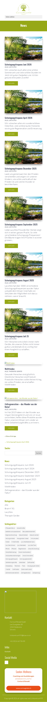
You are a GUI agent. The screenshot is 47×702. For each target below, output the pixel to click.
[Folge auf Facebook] (6, 662)
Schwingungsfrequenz (11, 559)
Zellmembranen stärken (12, 573)
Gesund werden (34, 535)
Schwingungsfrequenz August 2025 (19, 280)
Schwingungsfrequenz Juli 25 (17, 336)
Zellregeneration (25, 573)
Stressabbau (9, 566)
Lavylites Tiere (32, 545)
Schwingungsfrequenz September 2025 (21, 224)
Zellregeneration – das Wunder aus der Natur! (21, 405)
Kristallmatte (15, 542)
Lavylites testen (21, 545)
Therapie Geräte (15, 371)
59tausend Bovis (10, 528)
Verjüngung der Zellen (33, 566)
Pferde (7, 548)
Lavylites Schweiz (10, 545)
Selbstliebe (22, 562)
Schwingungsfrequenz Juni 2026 (18, 64)
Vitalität (8, 569)
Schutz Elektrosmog (11, 552)
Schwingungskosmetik (26, 559)
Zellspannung (36, 573)
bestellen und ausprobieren (13, 531)
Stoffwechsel (30, 562)
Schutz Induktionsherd (24, 552)
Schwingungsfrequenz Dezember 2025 (21, 168)
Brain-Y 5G (9, 508)
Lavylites (12, 67)
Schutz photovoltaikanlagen (13, 555)
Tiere (23, 566)
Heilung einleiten (10, 538)
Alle (6, 67)
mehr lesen (11, 83)
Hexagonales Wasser (23, 538)
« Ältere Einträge (10, 436)
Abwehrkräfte (21, 528)
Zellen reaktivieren (26, 569)
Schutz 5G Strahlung (33, 548)
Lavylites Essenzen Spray (28, 542)
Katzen (7, 542)
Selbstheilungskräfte (11, 562)
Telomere (17, 566)
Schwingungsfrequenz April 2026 (18, 117)
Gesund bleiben (23, 535)
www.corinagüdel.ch (23, 688)
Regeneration (22, 548)
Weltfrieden (9, 368)
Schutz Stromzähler (28, 555)
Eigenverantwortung (11, 535)
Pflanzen (14, 548)
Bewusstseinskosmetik (29, 531)
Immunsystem (35, 538)
